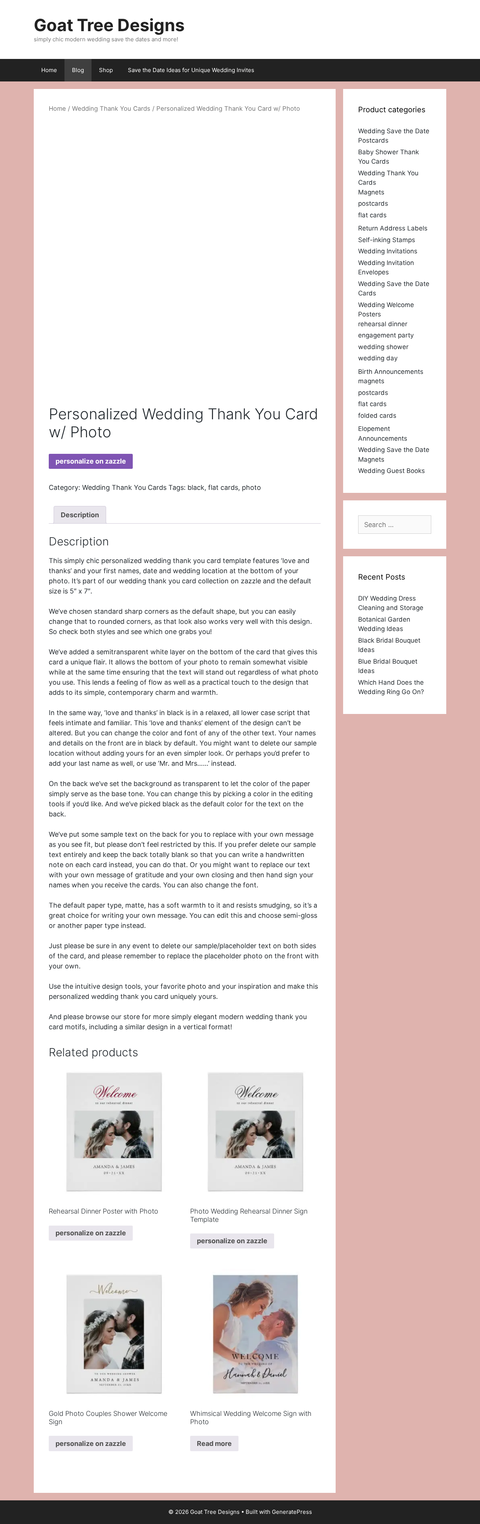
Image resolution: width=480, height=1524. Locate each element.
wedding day (378, 358)
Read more (214, 1443)
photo (251, 487)
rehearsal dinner (382, 324)
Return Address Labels (393, 228)
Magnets (371, 192)
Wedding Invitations (387, 251)
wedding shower (383, 347)
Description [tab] (80, 515)
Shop (106, 70)
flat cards (223, 487)
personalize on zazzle (91, 461)
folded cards (377, 415)
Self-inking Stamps (386, 240)
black (196, 487)
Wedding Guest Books (391, 470)
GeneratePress (292, 1511)
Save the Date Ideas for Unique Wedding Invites (191, 70)
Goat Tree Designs (109, 25)
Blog (78, 70)
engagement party (386, 335)
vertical (195, 1027)
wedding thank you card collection (174, 581)
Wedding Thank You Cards (111, 108)
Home (49, 70)
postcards (373, 203)
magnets (371, 381)
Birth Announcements (390, 371)
